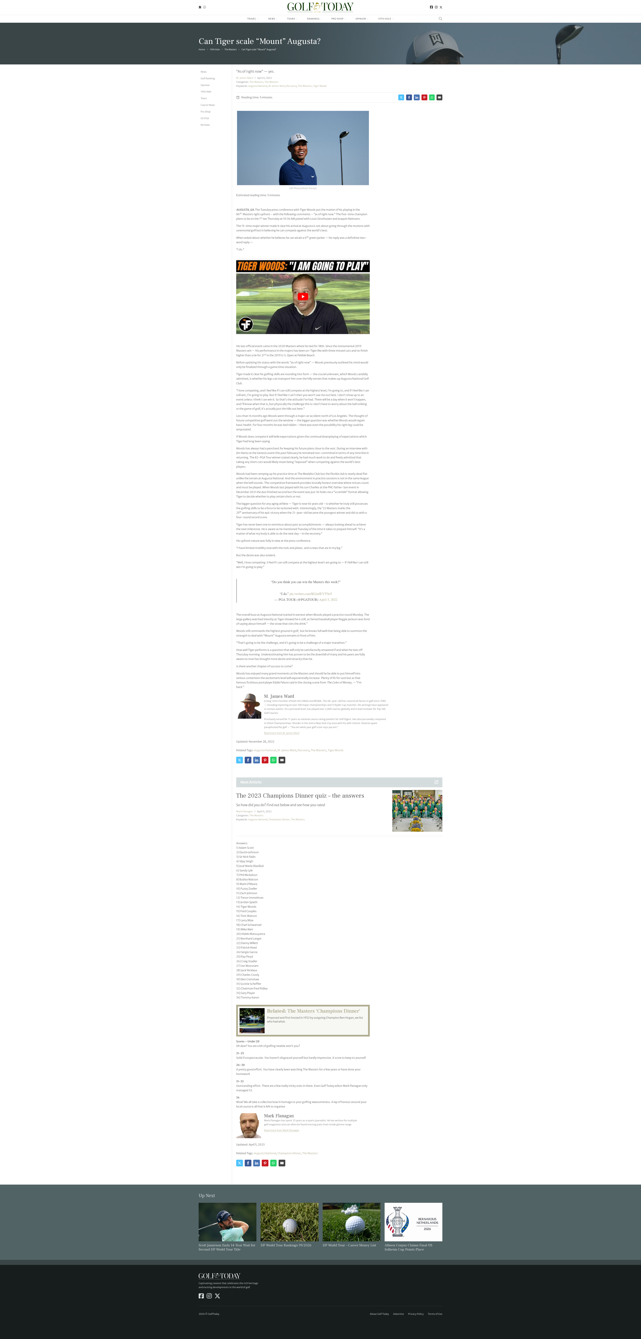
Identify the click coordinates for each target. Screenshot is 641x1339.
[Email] (439, 97)
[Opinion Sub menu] (368, 19)
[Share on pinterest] (424, 97)
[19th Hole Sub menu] (393, 19)
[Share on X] (401, 97)
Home (202, 49)
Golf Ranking (208, 78)
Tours (291, 18)
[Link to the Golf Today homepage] (200, 7)
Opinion (361, 18)
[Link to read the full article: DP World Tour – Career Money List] (351, 1221)
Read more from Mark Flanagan (281, 1130)
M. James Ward (244, 77)
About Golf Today (379, 1313)
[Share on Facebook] (409, 97)
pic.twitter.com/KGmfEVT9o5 (311, 593)
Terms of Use (435, 1313)
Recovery (291, 85)
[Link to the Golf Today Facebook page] (431, 7)
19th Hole (384, 18)
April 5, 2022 (328, 599)
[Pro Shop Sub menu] (345, 19)
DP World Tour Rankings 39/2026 (286, 1245)
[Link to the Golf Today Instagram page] (436, 7)
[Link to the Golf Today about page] (204, 7)
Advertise (398, 1313)
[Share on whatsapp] (432, 97)
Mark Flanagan (244, 811)
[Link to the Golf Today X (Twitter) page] (441, 7)
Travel (251, 18)
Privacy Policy (416, 1313)
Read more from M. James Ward (281, 733)
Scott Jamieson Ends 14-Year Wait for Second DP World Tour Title (227, 1247)
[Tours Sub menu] (297, 19)
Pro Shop (338, 18)
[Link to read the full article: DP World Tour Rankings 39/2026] (289, 1221)
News (271, 18)
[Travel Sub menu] (258, 19)
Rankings (313, 18)
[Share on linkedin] (417, 97)
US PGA (205, 118)
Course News (208, 105)
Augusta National (257, 85)
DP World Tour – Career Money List (349, 1245)
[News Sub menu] (277, 19)
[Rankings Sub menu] (321, 19)
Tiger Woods (320, 85)
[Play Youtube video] (303, 296)
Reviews (205, 124)
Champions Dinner (279, 819)
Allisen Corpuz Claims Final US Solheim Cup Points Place (408, 1247)
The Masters (231, 49)
